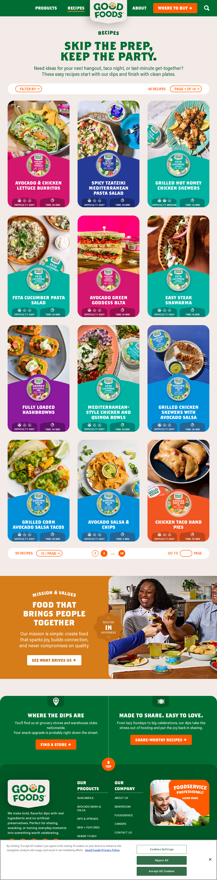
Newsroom (123, 806)
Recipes (76, 8)
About (139, 8)
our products (88, 785)
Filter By (28, 89)
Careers (120, 824)
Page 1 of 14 (185, 89)
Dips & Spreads (87, 819)
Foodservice (124, 815)
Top (108, 766)
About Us (121, 798)
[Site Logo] (29, 794)
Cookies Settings (162, 849)
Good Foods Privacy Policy (102, 850)
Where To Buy (87, 836)
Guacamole (85, 798)
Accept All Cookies (161, 871)
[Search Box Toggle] (206, 8)
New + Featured (88, 827)
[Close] (210, 859)
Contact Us (123, 832)
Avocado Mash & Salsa (89, 808)
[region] (108, 860)
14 (122, 553)
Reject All (161, 860)
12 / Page (48, 553)
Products (46, 8)
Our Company (125, 785)
